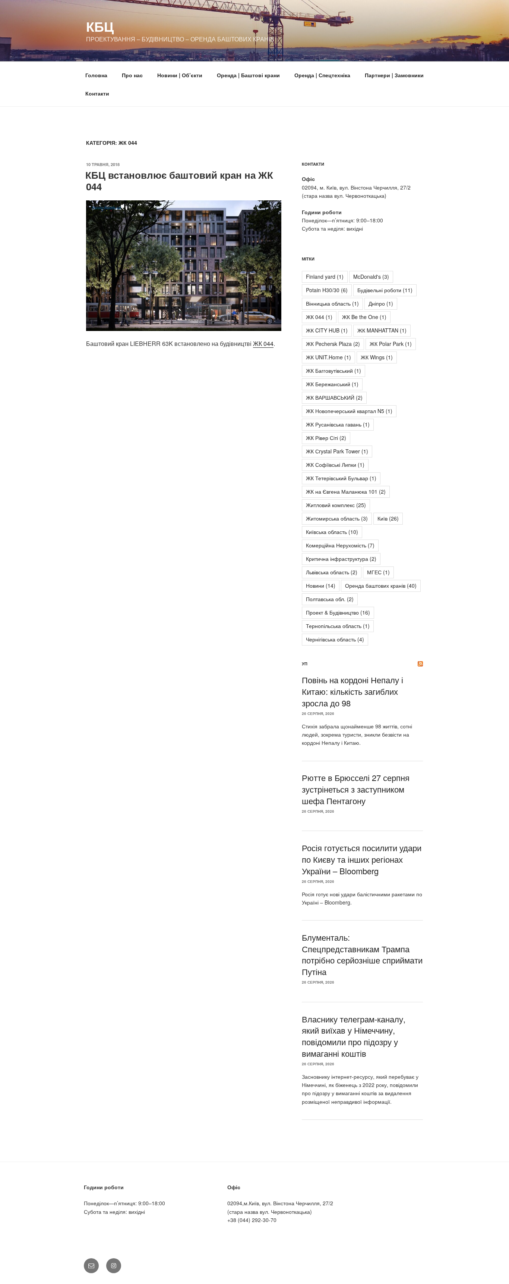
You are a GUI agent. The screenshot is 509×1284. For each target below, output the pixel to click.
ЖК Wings (377, 357)
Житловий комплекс (336, 505)
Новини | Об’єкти (179, 75)
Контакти (97, 93)
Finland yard (325, 276)
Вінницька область (332, 303)
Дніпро (381, 303)
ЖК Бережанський (332, 384)
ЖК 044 (263, 343)
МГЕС (378, 572)
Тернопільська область (338, 625)
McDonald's (371, 276)
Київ (388, 518)
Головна (96, 75)
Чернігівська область (335, 639)
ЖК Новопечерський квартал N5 (349, 411)
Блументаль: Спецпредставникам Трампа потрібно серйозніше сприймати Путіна (362, 954)
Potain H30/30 (327, 290)
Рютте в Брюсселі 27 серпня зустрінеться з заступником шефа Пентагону (356, 789)
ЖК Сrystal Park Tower (337, 451)
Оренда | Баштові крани (248, 75)
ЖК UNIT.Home (328, 357)
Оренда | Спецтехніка (322, 75)
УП (304, 663)
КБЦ (100, 26)
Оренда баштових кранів (381, 585)
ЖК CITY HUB (327, 330)
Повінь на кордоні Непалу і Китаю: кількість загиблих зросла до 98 (352, 691)
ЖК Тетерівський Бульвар (341, 478)
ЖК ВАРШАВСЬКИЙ (334, 397)
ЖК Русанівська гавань (338, 424)
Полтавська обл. (330, 599)
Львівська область (331, 572)
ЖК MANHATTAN (382, 330)
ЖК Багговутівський (333, 370)
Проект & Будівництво (338, 612)
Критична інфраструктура (341, 558)
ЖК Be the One (364, 317)
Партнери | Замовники (394, 75)
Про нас (132, 75)
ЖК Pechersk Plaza (333, 343)
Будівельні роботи (384, 290)
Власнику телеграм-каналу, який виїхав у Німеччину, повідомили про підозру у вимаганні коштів (353, 1036)
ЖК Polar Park (391, 343)
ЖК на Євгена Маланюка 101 (346, 491)
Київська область (332, 531)
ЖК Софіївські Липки (335, 464)
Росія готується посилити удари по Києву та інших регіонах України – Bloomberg (361, 859)
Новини (320, 585)
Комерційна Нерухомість (340, 545)
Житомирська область (337, 518)
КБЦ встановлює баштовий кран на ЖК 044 (179, 180)
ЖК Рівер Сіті (326, 437)
